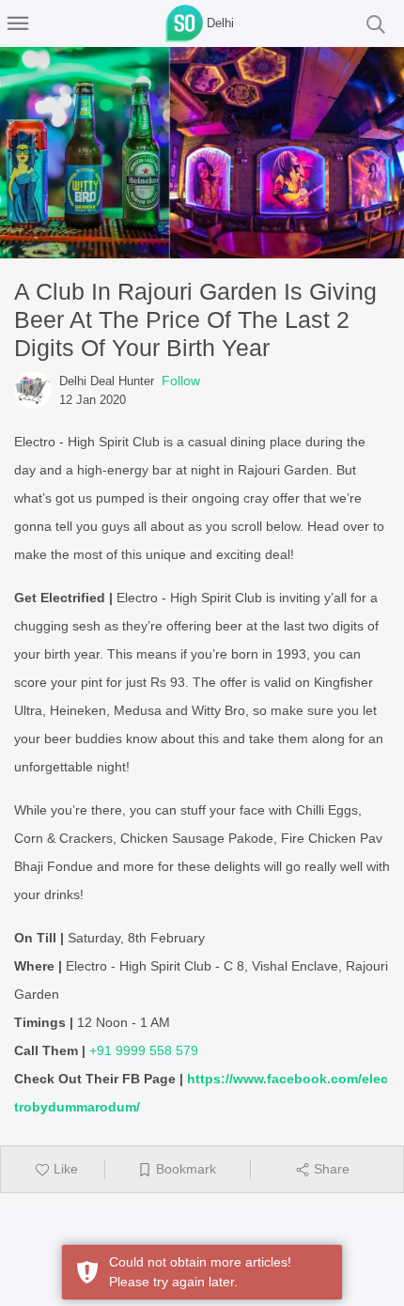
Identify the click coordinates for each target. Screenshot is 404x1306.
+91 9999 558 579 (143, 1050)
